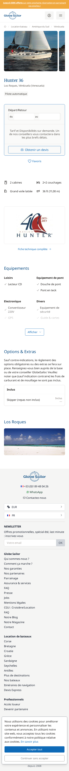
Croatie (8, 651)
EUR (14, 507)
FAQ (6, 588)
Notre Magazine (14, 622)
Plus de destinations (17, 675)
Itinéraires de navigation (19, 685)
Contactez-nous (36, 498)
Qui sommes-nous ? (16, 559)
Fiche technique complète (32, 249)
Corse (7, 641)
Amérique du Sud (40, 26)
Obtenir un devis (37, 150)
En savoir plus (29, 741)
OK (60, 543)
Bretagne (10, 646)
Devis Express (12, 690)
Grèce (8, 656)
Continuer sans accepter (34, 758)
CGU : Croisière (13, 607)
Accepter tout (34, 749)
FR (13, 515)
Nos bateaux (12, 680)
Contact (9, 627)
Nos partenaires (14, 573)
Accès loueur (12, 704)
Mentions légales (15, 602)
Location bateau (19, 26)
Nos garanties (13, 568)
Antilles (8, 670)
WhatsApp (36, 492)
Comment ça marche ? (18, 563)
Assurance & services (17, 583)
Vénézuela (59, 26)
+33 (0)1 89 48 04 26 (36, 486)
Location (29, 607)
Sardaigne (10, 661)
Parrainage (11, 578)
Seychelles (10, 665)
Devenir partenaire (16, 709)
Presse (8, 593)
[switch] (34, 161)
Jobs (6, 598)
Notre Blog (11, 617)
